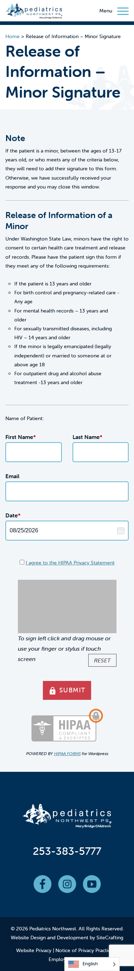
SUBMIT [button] (67, 690)
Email (12, 476)
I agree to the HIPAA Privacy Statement (70, 562)
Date (13, 515)
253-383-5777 (67, 851)
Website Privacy (33, 950)
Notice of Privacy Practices (85, 950)
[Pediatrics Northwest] (34, 12)
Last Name (88, 436)
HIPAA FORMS (67, 753)
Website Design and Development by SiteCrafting (67, 937)
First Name (20, 436)
